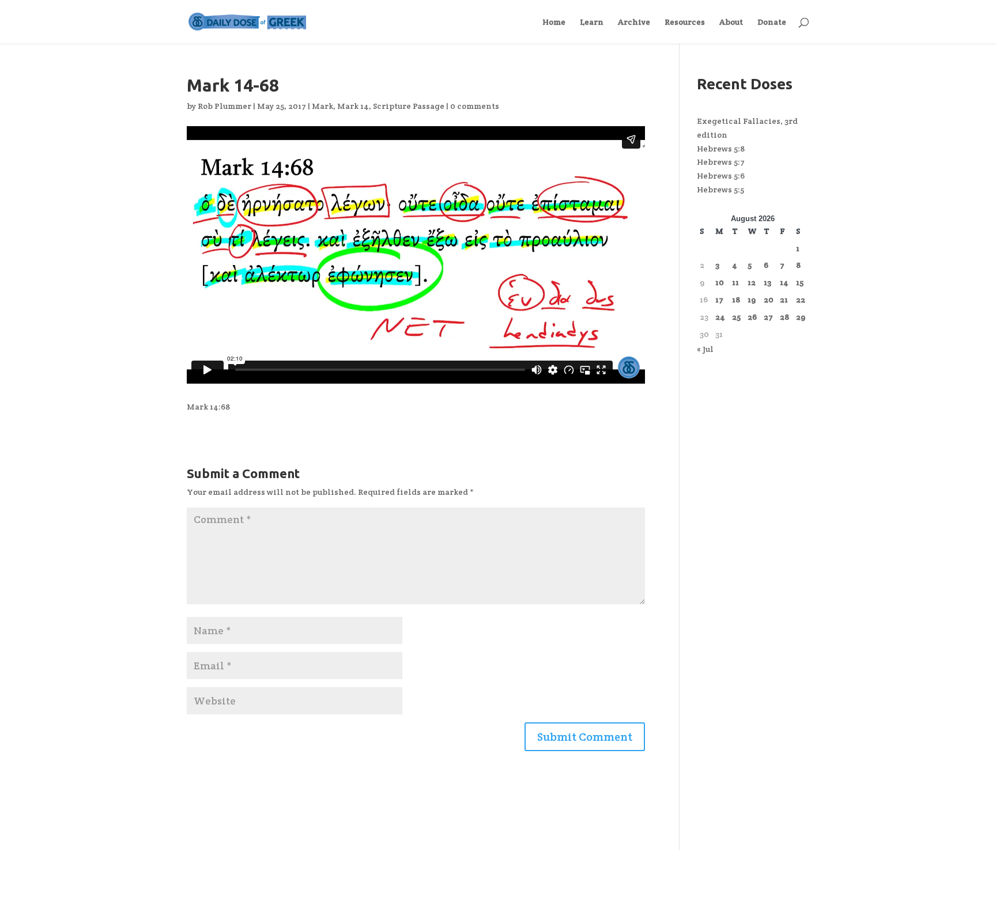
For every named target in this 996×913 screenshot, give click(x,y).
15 (799, 282)
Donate (771, 22)
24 (720, 317)
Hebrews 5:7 (721, 162)
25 (736, 317)
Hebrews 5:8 (721, 148)
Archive (634, 22)
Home (553, 22)
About (731, 22)
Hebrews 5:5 (720, 189)
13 (767, 282)
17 (719, 299)
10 (719, 282)
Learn (591, 22)
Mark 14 (353, 106)
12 (752, 282)
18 (736, 299)
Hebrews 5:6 (721, 176)
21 (784, 299)
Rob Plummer (224, 106)
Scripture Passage (408, 106)
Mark (322, 106)
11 (735, 282)
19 (752, 299)
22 (800, 299)
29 (800, 317)
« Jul (705, 349)
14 (784, 282)
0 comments (474, 106)
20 (769, 299)
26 (752, 317)
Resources (685, 22)
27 (768, 317)
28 (784, 317)
